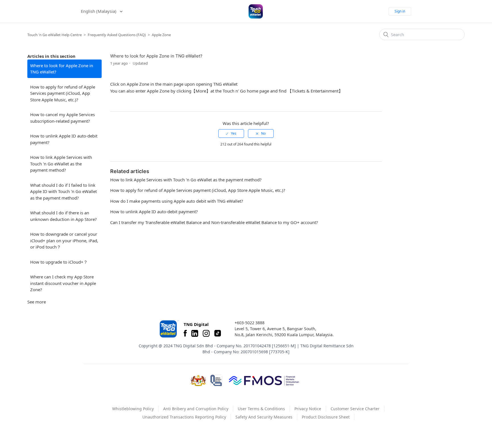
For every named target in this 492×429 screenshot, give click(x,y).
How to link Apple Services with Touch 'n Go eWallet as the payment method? (61, 163)
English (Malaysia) (99, 11)
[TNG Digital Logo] (256, 11)
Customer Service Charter (355, 408)
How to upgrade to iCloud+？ (59, 262)
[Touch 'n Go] (169, 329)
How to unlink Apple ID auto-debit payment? (63, 139)
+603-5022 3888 (250, 322)
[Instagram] (206, 333)
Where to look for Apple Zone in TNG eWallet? (61, 69)
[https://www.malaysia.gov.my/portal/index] (198, 380)
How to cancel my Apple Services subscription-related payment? (62, 118)
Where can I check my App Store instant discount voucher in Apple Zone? (63, 283)
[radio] (231, 133)
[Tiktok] (217, 333)
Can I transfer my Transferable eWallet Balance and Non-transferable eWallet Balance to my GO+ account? (214, 222)
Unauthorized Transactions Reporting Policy (184, 417)
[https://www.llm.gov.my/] (216, 380)
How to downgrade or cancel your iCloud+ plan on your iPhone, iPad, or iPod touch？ (64, 240)
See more (36, 302)
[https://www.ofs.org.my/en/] (264, 380)
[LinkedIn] (194, 333)
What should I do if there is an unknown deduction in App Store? (63, 216)
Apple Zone (161, 34)
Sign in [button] (400, 11)
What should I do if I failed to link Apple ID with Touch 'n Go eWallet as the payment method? (63, 191)
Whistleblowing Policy (133, 408)
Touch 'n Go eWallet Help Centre (54, 34)
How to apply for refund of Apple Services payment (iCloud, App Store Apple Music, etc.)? (62, 93)
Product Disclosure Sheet (326, 417)
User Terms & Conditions (261, 408)
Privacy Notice (307, 408)
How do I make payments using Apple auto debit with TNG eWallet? (176, 201)
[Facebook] (185, 333)
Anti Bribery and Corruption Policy (195, 408)
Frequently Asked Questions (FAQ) (117, 34)
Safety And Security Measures (263, 417)
